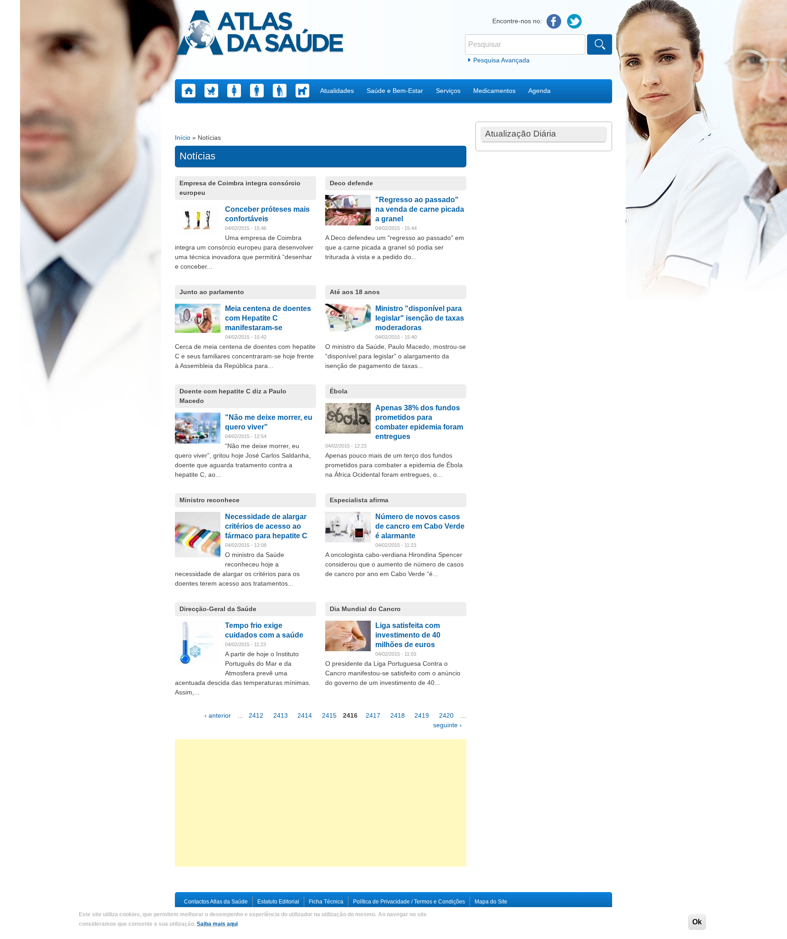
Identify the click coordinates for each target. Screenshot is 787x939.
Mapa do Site (491, 901)
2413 (280, 715)
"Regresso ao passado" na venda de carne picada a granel (419, 209)
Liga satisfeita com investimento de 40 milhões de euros (407, 635)
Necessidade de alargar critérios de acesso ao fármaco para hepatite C (266, 526)
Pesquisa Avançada (501, 60)
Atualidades (337, 90)
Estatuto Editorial (278, 901)
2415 (329, 715)
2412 (256, 715)
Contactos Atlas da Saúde (216, 901)
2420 (446, 715)
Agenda (539, 90)
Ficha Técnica (326, 901)
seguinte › (447, 725)
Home (188, 90)
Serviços (448, 90)
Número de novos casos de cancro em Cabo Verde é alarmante (420, 526)
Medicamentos (494, 90)
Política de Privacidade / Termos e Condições (409, 901)
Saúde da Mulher (234, 90)
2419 (421, 715)
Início (182, 137)
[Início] (260, 34)
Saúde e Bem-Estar (395, 90)
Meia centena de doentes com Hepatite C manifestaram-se (268, 318)
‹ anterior (217, 715)
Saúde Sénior (279, 90)
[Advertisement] (320, 803)
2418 (397, 715)
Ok (697, 922)
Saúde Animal (302, 90)
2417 (373, 715)
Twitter (575, 22)
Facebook (554, 22)
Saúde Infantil (211, 90)
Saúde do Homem (256, 90)
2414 (304, 715)
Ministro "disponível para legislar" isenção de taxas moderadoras (419, 318)
